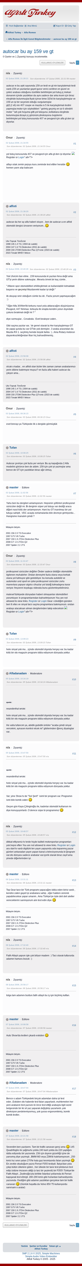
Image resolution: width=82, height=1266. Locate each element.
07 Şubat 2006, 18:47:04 (17, 1088)
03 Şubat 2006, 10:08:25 (17, 453)
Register (33, 601)
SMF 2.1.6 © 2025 (31, 1253)
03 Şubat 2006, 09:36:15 (17, 413)
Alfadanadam (18, 673)
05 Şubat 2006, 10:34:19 (17, 679)
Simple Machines (51, 1253)
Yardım (24, 1246)
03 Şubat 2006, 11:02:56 (17, 493)
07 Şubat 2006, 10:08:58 (17, 1024)
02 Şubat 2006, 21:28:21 (17, 78)
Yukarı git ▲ (55, 1246)
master (13, 487)
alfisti (13, 206)
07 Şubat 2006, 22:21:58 (17, 1136)
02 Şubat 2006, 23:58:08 (17, 356)
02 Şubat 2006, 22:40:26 (17, 269)
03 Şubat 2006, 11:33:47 (17, 561)
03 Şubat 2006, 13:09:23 (17, 639)
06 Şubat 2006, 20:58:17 (17, 985)
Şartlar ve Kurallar (38, 1246)
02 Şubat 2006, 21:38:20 (17, 211)
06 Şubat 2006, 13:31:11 (17, 879)
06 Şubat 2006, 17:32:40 (17, 945)
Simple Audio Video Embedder (41, 1256)
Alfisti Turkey (41, 1249)
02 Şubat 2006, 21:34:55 (17, 143)
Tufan (13, 447)
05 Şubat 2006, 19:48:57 (17, 831)
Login (21, 157)
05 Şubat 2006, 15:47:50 (17, 753)
